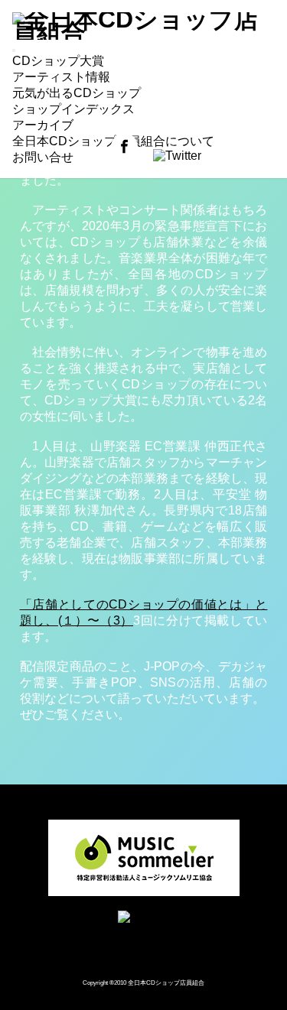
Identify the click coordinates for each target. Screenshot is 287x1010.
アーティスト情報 (61, 76)
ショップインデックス (73, 108)
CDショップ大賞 (58, 60)
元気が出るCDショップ (76, 92)
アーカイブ (42, 125)
